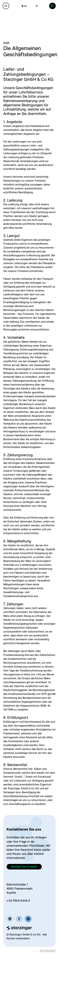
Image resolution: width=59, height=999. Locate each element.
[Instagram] (28, 919)
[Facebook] (19, 919)
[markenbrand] (29, 6)
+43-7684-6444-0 (18, 900)
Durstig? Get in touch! (24, 866)
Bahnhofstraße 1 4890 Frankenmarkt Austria (19, 888)
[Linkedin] (10, 919)
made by (35, 951)
